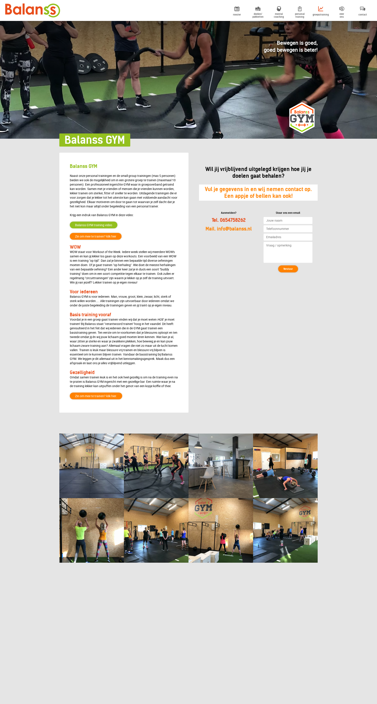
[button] (288, 268)
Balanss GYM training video (93, 225)
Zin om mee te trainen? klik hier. (96, 396)
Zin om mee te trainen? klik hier (95, 236)
